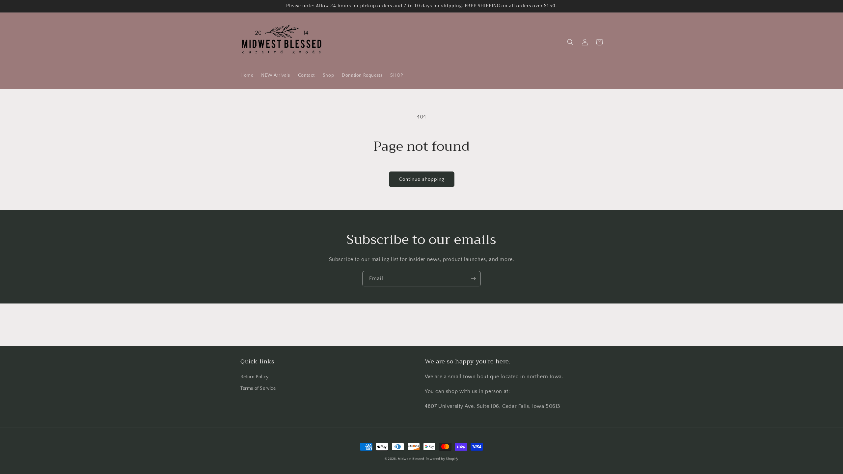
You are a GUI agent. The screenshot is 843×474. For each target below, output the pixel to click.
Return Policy (254, 377)
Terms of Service (258, 388)
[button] (570, 42)
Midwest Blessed (411, 459)
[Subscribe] (473, 278)
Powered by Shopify (442, 459)
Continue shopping (422, 179)
